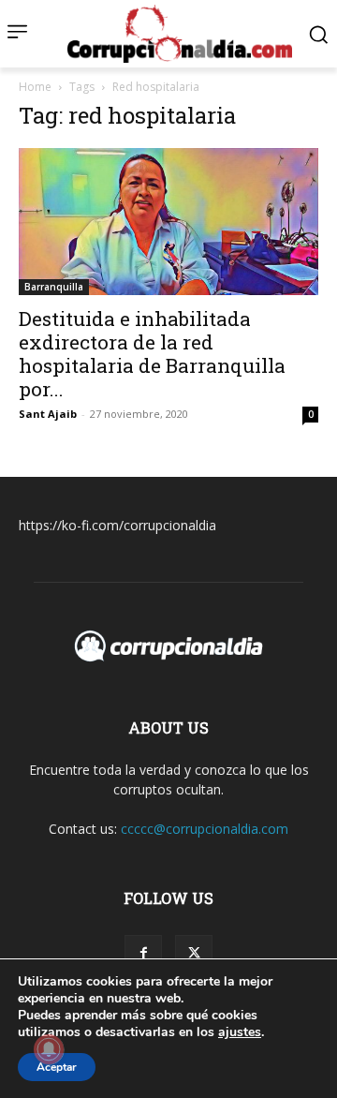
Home (35, 87)
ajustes (239, 1032)
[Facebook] (143, 953)
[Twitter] (193, 953)
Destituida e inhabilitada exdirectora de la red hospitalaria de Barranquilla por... (152, 353)
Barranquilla (53, 286)
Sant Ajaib (48, 414)
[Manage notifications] (49, 1049)
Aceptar (57, 1067)
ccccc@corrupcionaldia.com (204, 829)
